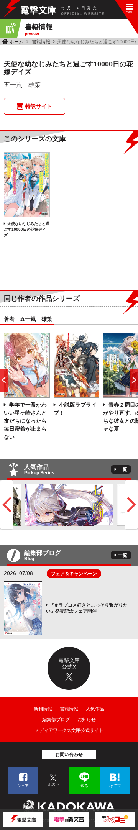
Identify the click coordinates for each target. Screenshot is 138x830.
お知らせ (86, 719)
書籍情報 (41, 41)
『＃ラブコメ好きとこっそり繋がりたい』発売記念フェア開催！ (87, 608)
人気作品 (95, 709)
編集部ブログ (56, 719)
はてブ (115, 786)
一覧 (122, 469)
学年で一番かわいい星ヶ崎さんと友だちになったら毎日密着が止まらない (25, 421)
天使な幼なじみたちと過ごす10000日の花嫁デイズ (26, 229)
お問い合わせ (69, 754)
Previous (6, 505)
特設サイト (38, 106)
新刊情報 (43, 709)
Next (131, 505)
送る (84, 786)
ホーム (16, 41)
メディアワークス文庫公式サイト (69, 730)
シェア (23, 786)
